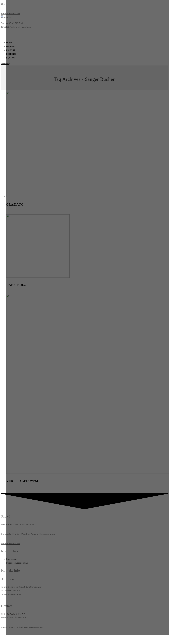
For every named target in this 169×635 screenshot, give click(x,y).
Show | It (5, 4)
